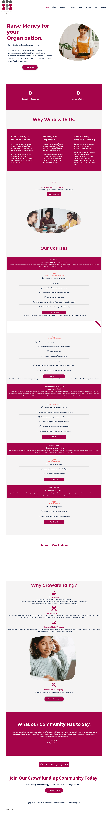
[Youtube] (66, 764)
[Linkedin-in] (51, 764)
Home (47, 7)
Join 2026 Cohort (54, 437)
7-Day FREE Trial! (54, 313)
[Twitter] (46, 764)
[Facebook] (41, 764)
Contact (103, 7)
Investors (72, 7)
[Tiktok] (61, 764)
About (54, 7)
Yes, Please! (54, 479)
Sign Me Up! (54, 376)
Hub (96, 7)
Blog (80, 7)
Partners (88, 7)
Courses (62, 7)
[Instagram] (56, 764)
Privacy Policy (10, 809)
